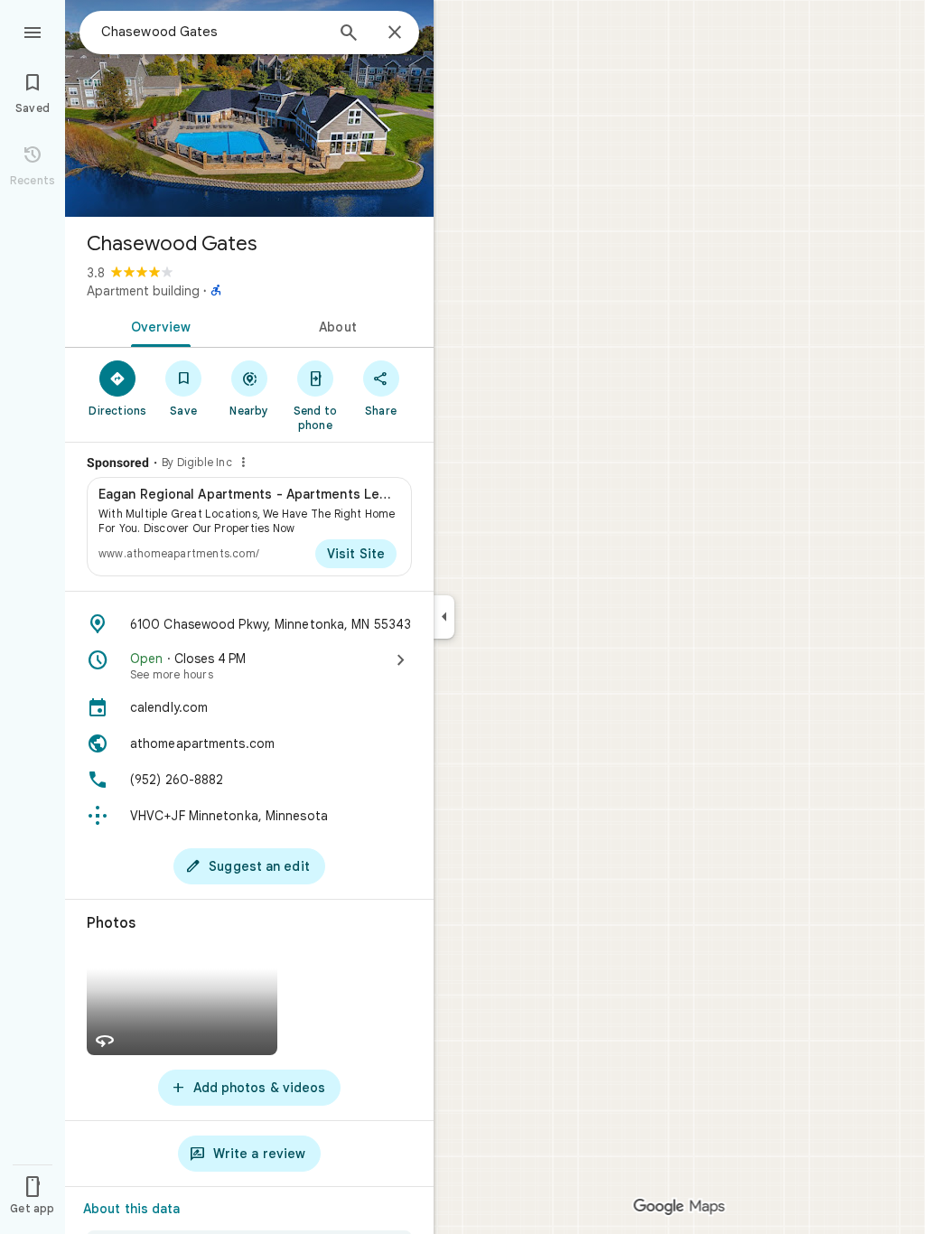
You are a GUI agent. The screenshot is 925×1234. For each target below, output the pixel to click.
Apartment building (143, 291)
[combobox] (212, 31)
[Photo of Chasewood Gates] (249, 108)
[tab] (157, 325)
